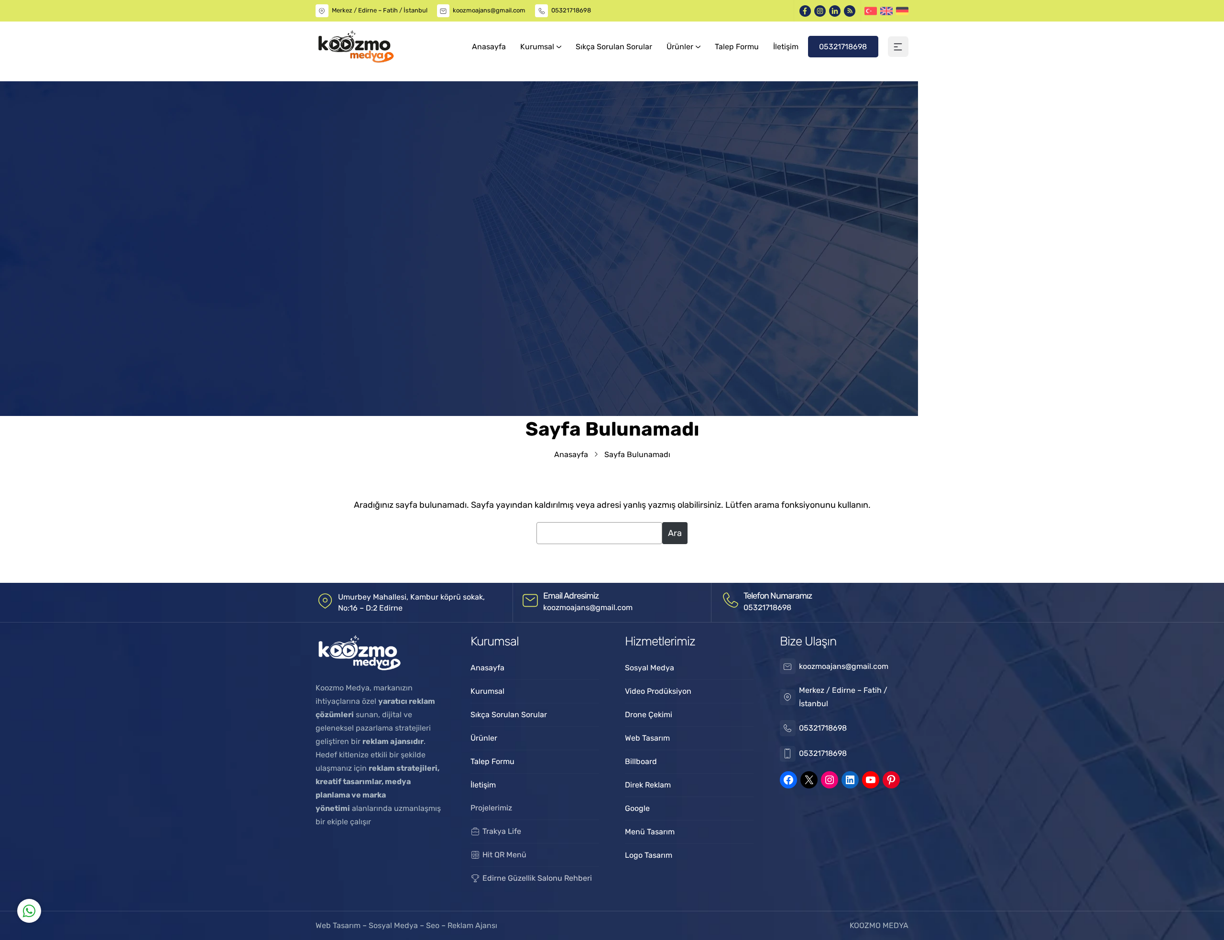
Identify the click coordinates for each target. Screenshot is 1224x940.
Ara (675, 533)
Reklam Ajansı (472, 925)
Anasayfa (571, 454)
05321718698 (571, 10)
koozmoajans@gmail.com (489, 10)
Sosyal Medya (394, 925)
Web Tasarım (339, 925)
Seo (432, 925)
